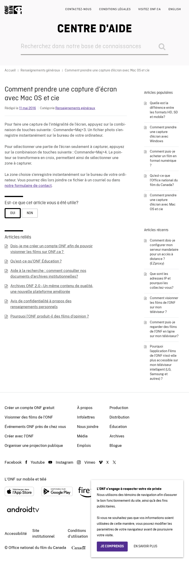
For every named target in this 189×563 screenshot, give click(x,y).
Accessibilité (16, 533)
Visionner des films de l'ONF (29, 417)
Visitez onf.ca (149, 9)
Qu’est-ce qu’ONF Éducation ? (36, 261)
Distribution (119, 417)
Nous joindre (87, 426)
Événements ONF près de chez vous (35, 426)
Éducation (118, 426)
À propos (84, 408)
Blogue (115, 445)
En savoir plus (145, 546)
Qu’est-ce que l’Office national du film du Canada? (164, 180)
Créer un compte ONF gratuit (29, 408)
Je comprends (112, 546)
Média (82, 436)
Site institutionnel (43, 533)
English (174, 9)
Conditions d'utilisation (78, 533)
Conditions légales (115, 9)
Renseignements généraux (75, 108)
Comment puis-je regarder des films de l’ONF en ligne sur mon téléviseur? (164, 329)
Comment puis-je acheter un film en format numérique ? (163, 158)
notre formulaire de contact (28, 185)
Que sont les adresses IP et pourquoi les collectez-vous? (161, 280)
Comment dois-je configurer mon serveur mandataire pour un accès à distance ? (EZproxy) (164, 252)
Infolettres (86, 417)
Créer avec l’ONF (19, 436)
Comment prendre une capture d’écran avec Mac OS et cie (163, 202)
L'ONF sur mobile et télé (25, 479)
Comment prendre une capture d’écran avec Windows (163, 134)
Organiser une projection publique (34, 445)
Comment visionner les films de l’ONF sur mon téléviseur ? (164, 305)
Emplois (84, 445)
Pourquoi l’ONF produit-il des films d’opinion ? (49, 316)
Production (118, 408)
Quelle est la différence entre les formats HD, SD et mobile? (164, 110)
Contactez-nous (78, 9)
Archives (116, 436)
